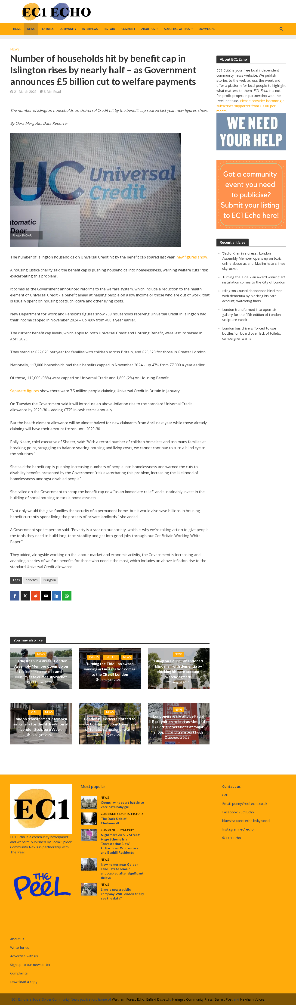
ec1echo (247, 829)
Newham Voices (252, 999)
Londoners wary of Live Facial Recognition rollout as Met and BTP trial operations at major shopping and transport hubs (178, 724)
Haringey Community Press (192, 999)
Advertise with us (177, 29)
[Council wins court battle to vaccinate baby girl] (89, 802)
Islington (49, 580)
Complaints (19, 973)
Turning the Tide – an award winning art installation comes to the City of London (110, 668)
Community (68, 29)
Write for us (19, 947)
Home (17, 29)
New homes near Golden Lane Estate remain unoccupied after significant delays (122, 871)
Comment (128, 29)
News (31, 29)
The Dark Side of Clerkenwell (113, 821)
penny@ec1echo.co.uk (249, 803)
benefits (32, 580)
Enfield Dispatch (158, 999)
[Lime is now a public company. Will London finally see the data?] (89, 889)
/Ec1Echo (246, 812)
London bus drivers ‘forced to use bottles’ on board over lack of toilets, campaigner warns (109, 723)
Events (94, 657)
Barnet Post (224, 999)
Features (47, 29)
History (109, 29)
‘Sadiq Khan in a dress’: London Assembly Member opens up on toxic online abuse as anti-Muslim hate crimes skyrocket (41, 669)
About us (148, 29)
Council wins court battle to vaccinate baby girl (122, 804)
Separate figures (24, 390)
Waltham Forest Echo (128, 999)
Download (207, 29)
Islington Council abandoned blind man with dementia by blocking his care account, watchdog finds (178, 669)
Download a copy (23, 981)
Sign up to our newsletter (30, 964)
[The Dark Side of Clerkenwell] (89, 818)
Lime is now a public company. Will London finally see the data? (122, 893)
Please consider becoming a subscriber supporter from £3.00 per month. (250, 105)
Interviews (90, 29)
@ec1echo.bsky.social (253, 820)
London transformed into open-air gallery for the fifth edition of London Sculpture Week (41, 723)
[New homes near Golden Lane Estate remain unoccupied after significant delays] (89, 864)
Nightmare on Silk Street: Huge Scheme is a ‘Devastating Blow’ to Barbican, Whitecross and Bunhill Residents (120, 843)
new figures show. (192, 257)
